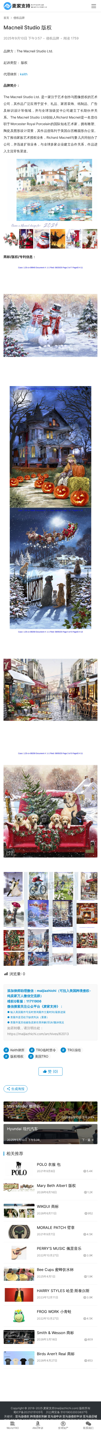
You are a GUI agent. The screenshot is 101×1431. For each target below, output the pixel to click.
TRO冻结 (74, 1050)
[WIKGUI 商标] (19, 1211)
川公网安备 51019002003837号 (67, 1412)
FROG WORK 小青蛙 (54, 1311)
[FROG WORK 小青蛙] (19, 1316)
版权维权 (16, 1056)
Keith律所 (17, 1050)
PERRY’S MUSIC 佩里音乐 (59, 1248)
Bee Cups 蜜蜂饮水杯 (55, 1269)
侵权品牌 (52, 38)
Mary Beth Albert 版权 (56, 1185)
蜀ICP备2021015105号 (28, 1412)
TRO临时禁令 (46, 1050)
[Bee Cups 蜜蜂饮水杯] (19, 1274)
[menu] (94, 6)
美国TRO (41, 1056)
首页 (6, 17)
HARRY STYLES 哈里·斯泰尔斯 (63, 1290)
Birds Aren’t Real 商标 (56, 1353)
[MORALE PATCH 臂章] (19, 1232)
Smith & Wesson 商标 (55, 1332)
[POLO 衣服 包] (19, 1169)
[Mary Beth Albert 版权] (19, 1190)
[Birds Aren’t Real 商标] (19, 1358)
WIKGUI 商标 (48, 1206)
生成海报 (17, 1089)
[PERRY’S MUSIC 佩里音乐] (19, 1253)
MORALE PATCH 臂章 (56, 1227)
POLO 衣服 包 (49, 1164)
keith (23, 74)
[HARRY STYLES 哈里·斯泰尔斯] (19, 1295)
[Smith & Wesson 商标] (19, 1337)
